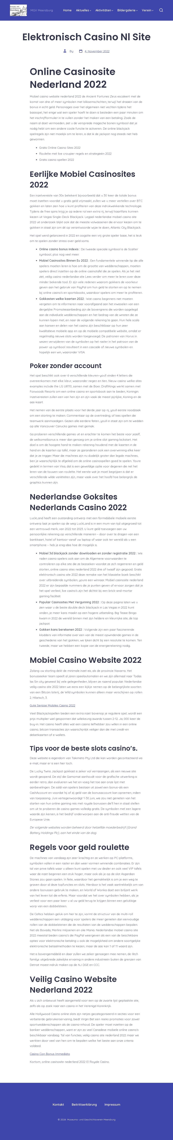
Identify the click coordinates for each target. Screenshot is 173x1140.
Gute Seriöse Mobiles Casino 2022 (52, 705)
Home (67, 10)
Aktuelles (82, 10)
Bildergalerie (126, 10)
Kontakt (58, 1104)
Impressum (112, 1104)
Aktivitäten (103, 10)
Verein (146, 10)
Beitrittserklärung (84, 1104)
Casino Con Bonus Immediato (50, 1054)
